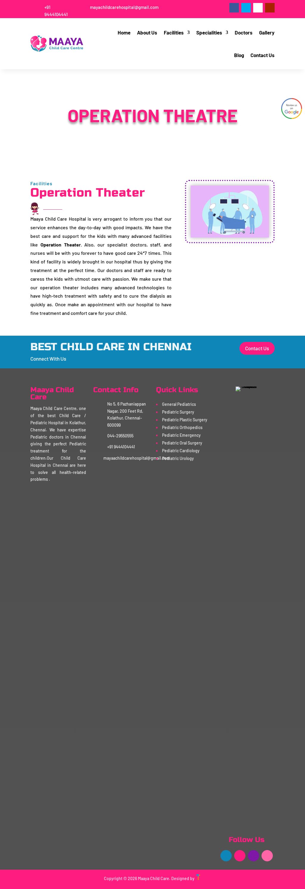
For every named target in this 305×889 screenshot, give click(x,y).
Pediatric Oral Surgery (182, 442)
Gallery (267, 32)
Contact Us (262, 55)
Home (124, 32)
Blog (239, 55)
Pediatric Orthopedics (182, 427)
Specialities (209, 32)
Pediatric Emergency (181, 435)
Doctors (244, 32)
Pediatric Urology (178, 458)
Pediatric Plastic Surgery (184, 419)
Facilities (174, 32)
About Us (147, 32)
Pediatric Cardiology (181, 450)
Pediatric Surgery (178, 411)
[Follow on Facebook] (234, 7)
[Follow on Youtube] (270, 7)
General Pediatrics (179, 404)
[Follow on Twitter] (246, 7)
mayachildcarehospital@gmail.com (124, 7)
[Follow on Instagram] (258, 7)
